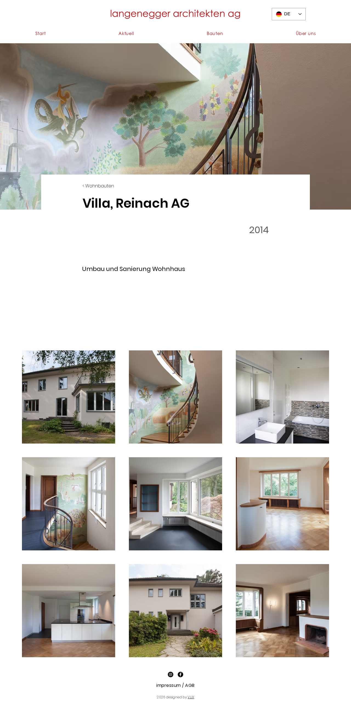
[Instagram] (170, 674)
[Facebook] (180, 674)
